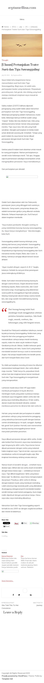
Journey (39, 605)
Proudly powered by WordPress (15, 676)
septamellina (17, 75)
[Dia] (30, 561)
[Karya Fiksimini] (11, 561)
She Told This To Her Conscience (10, 606)
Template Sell (7, 679)
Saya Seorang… (7, 581)
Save (25, 591)
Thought (5, 60)
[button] (22, 45)
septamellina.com (22, 8)
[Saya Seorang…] (10, 575)
